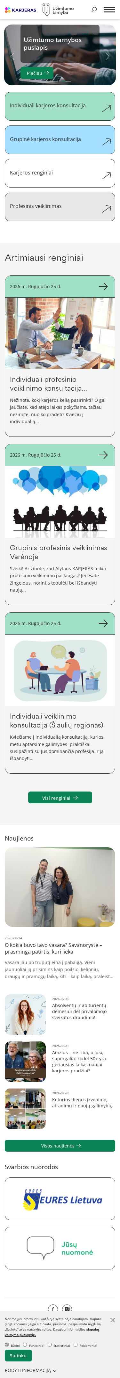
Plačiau (34, 73)
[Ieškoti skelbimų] (94, 9)
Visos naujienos (58, 1146)
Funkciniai (36, 1345)
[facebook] (53, 1309)
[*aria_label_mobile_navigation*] (108, 10)
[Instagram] (67, 1309)
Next (107, 56)
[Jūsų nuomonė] (60, 1248)
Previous (12, 56)
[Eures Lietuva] (60, 1198)
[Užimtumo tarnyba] (58, 10)
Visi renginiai (56, 798)
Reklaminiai (88, 1345)
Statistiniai (61, 1345)
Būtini (15, 1345)
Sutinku (18, 1356)
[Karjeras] (20, 9)
